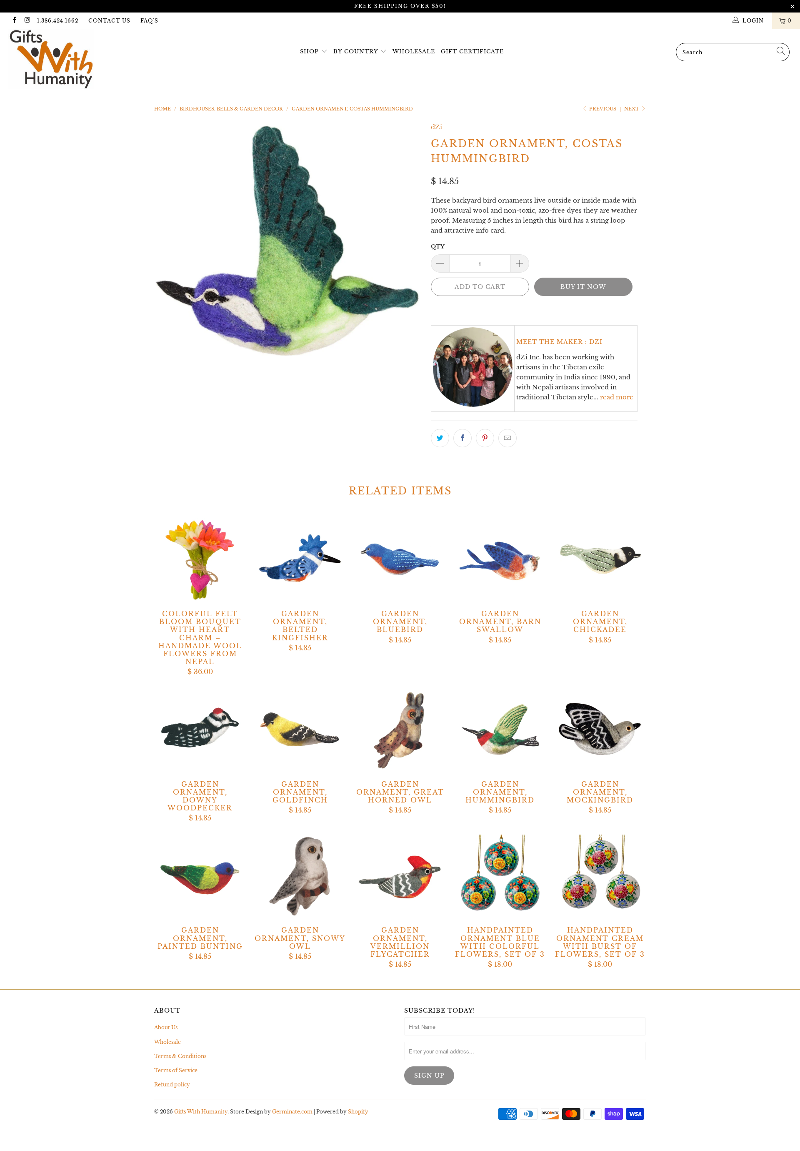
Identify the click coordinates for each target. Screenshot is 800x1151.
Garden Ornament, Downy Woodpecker (200, 730)
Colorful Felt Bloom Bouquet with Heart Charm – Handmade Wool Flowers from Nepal (200, 560)
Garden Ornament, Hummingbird (500, 730)
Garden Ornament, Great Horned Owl (400, 730)
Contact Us (109, 21)
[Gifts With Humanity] (68, 60)
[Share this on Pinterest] (485, 438)
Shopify (358, 1111)
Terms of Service (176, 1070)
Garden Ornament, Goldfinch (300, 730)
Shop (309, 51)
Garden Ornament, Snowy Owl (300, 876)
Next (632, 109)
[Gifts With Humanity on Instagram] (26, 21)
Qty (438, 246)
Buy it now (583, 287)
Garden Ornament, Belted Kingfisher (300, 560)
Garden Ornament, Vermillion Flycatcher (400, 876)
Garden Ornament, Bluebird (400, 560)
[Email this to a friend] (507, 438)
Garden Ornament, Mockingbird (600, 730)
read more (616, 397)
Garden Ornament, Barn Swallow (500, 560)
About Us (166, 1027)
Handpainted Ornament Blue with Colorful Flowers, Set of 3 (500, 876)
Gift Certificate (472, 51)
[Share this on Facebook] (462, 438)
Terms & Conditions (180, 1056)
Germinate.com (292, 1111)
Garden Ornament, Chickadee (600, 560)
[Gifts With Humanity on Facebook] (14, 21)
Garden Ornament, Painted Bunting (200, 876)
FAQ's (149, 21)
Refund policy (172, 1084)
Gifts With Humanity (201, 1111)
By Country (355, 51)
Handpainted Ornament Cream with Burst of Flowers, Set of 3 (600, 876)
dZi (436, 127)
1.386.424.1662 (57, 21)
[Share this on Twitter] (440, 438)
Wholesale (413, 51)
